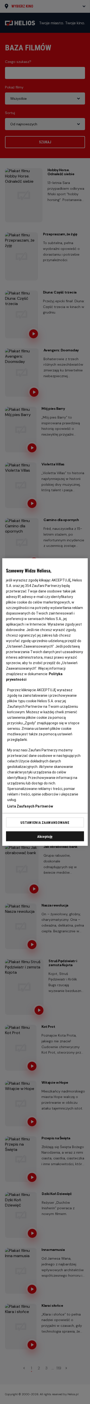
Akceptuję (45, 837)
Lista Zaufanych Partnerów (30, 806)
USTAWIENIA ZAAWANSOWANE (44, 822)
